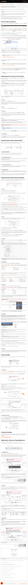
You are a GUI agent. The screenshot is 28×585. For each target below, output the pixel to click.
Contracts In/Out (3, 558)
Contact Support (14, 555)
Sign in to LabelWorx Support (23, 583)
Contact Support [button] (25, 1)
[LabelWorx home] (3, 1)
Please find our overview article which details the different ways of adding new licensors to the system (13, 372)
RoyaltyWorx (7, 4)
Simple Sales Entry (6, 273)
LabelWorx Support (3, 4)
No (15, 551)
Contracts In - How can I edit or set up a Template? (8, 65)
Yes (12, 551)
